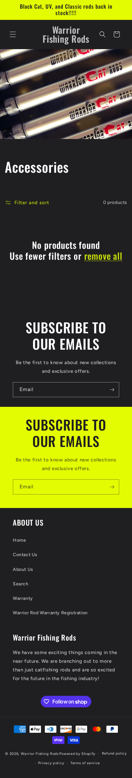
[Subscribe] (112, 389)
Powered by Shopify (77, 753)
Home (19, 540)
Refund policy (114, 753)
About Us (23, 569)
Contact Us (25, 554)
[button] (13, 34)
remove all (103, 255)
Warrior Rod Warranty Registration (50, 613)
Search (21, 584)
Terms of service (85, 763)
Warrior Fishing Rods (40, 753)
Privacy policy (51, 763)
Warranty (23, 598)
